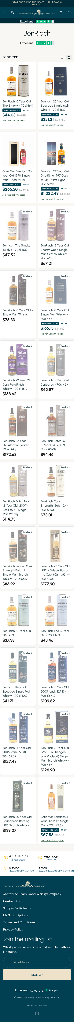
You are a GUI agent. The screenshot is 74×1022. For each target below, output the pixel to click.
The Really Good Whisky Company (41, 997)
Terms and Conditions (19, 922)
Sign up (37, 975)
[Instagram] (37, 1013)
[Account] (61, 12)
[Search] (12, 12)
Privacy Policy (13, 929)
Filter (12, 57)
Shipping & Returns (17, 908)
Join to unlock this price (13, 120)
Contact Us (11, 901)
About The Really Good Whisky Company (32, 894)
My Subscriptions (15, 915)
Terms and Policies (37, 1005)
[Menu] (4, 12)
